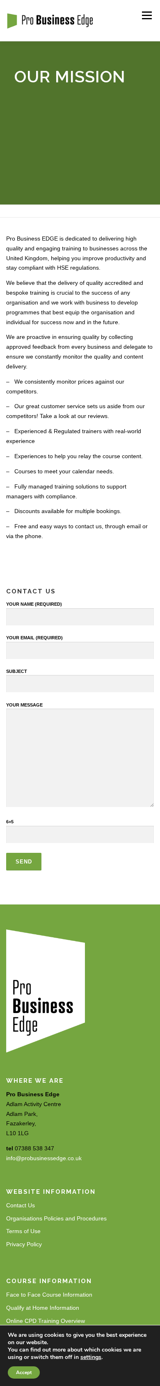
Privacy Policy (24, 1244)
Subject (16, 671)
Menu (146, 15)
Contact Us (20, 1205)
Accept (24, 1372)
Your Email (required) (34, 637)
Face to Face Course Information (49, 1294)
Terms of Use (23, 1231)
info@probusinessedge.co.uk (44, 1158)
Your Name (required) (34, 604)
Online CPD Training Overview (45, 1321)
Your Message (24, 704)
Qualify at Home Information (42, 1307)
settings (90, 1357)
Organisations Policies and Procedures (56, 1218)
